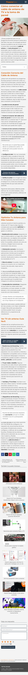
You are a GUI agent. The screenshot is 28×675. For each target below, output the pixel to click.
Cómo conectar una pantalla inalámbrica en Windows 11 (7, 461)
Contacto (9, 670)
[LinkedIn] (17, 454)
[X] (6, 454)
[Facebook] (2, 454)
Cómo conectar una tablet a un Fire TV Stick (21, 461)
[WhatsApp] (14, 454)
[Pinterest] (10, 454)
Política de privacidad (14, 668)
